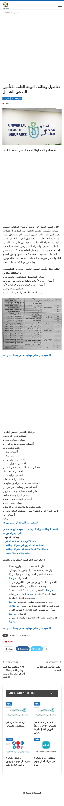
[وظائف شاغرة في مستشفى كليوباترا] (18, 710)
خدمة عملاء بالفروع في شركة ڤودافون (24, 545)
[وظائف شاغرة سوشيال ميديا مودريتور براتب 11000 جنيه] (18, 746)
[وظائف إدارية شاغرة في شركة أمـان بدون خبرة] (46, 746)
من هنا (12, 578)
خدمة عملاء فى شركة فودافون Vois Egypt (27, 549)
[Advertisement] (32, 50)
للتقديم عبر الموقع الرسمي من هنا (20, 522)
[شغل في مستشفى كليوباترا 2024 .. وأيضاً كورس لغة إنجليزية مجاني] (46, 710)
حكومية (6, 98)
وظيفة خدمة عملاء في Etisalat (21, 541)
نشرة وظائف (16, 98)
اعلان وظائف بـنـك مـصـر (18, 553)
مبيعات (9, 739)
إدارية (9, 703)
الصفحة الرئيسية (33, 793)
